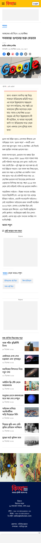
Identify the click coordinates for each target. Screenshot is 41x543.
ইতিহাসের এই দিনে (11, 281)
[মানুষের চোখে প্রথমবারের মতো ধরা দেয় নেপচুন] (32, 399)
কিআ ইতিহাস (26, 281)
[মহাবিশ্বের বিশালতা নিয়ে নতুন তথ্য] (32, 372)
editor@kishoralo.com (22, 516)
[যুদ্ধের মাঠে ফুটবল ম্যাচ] (32, 441)
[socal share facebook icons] (4, 55)
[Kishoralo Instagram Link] (23, 467)
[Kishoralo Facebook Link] (10, 467)
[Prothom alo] (11, 4)
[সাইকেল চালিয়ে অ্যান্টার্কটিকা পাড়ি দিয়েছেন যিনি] (32, 413)
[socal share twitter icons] (9, 55)
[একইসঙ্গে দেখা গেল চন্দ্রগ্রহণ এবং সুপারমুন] (32, 359)
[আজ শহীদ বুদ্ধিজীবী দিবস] (32, 346)
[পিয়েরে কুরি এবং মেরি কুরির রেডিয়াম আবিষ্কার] (32, 428)
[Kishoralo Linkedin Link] (29, 467)
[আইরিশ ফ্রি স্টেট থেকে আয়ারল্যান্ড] (32, 386)
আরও (4, 26)
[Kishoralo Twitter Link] (16, 467)
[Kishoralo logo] (19, 493)
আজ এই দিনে (9, 286)
